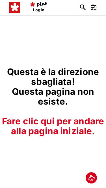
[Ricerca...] (82, 7)
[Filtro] (93, 7)
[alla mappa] (91, 177)
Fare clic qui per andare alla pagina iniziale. (53, 126)
